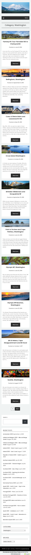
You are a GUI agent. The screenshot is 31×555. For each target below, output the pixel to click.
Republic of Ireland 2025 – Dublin (12, 455)
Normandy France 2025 (9, 483)
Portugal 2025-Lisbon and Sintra (12, 500)
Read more (15, 63)
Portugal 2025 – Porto (9, 491)
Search (5, 417)
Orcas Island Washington (15, 156)
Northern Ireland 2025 (9, 460)
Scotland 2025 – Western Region (12, 463)
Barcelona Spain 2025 (9, 519)
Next (17, 409)
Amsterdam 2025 (8, 434)
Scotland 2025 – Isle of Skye (11, 469)
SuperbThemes (25, 548)
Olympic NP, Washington (15, 267)
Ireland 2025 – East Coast (10, 451)
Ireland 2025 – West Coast (10, 448)
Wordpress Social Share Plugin (12, 552)
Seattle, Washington (15, 380)
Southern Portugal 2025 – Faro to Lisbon (14, 505)
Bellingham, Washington (15, 79)
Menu (26, 18)
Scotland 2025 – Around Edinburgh (12, 477)
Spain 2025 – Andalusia (9, 511)
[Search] (25, 421)
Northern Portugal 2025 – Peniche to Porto (15, 495)
